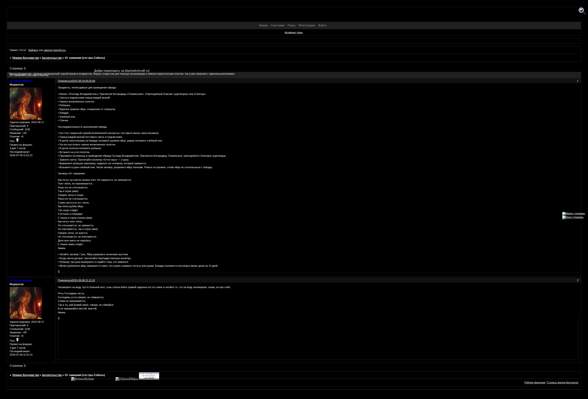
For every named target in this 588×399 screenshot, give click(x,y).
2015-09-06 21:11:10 (83, 280)
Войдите (33, 50)
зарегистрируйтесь (55, 50)
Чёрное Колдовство (25, 57)
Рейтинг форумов (534, 382)
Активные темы (294, 32)
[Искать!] (582, 11)
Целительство (52, 57)
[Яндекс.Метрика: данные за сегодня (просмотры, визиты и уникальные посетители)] (82, 379)
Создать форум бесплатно (562, 382)
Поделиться (65, 280)
